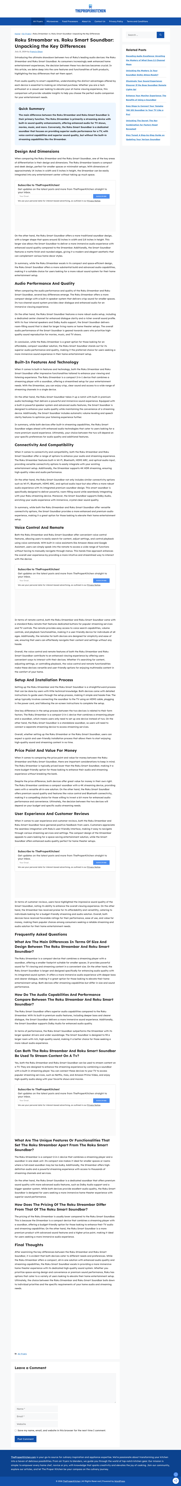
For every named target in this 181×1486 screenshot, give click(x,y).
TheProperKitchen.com (23, 1457)
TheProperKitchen (71, 1481)
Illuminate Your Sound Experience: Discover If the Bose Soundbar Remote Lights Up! (146, 85)
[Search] (160, 35)
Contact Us (100, 21)
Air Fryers (38, 21)
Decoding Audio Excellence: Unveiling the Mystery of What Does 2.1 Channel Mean (145, 60)
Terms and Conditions (137, 21)
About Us (86, 21)
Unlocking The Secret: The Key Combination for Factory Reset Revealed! (142, 124)
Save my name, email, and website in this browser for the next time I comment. (62, 1430)
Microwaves (52, 21)
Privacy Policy (116, 21)
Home (17, 34)
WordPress (119, 1481)
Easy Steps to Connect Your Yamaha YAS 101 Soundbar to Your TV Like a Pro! (144, 110)
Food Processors (70, 21)
